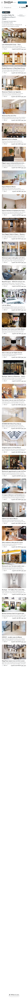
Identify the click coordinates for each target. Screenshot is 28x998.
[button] (16, 160)
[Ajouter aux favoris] (24, 30)
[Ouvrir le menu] (2, 2)
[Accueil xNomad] (8, 2)
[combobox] (21, 15)
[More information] (25, 25)
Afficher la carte (15, 994)
